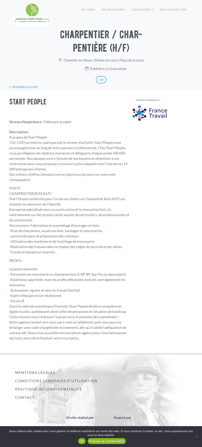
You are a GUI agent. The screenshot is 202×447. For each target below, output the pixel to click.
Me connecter (173, 9)
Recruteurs (112, 9)
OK (82, 441)
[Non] (197, 437)
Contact (25, 397)
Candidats (141, 9)
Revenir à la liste (25, 87)
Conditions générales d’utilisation (56, 381)
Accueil (88, 9)
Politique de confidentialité (48, 389)
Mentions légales (35, 372)
